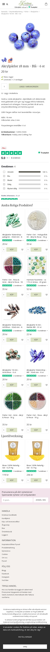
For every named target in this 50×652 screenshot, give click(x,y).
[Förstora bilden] (25, 36)
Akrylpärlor (34, 12)
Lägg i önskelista (11, 93)
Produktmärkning (8, 548)
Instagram (5, 577)
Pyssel (4, 561)
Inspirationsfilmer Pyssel (11, 544)
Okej (25, 646)
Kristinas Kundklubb (9, 515)
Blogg (4, 570)
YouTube (5, 580)
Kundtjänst (6, 518)
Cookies (5, 554)
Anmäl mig (41, 500)
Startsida (4, 12)
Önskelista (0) (7, 531)
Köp (11, 249)
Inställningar (25, 637)
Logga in (5, 535)
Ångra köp (5, 525)
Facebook (5, 574)
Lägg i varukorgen (28, 86)
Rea (3, 528)
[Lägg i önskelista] (22, 249)
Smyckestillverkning (15, 12)
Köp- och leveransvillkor (11, 522)
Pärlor (26, 12)
